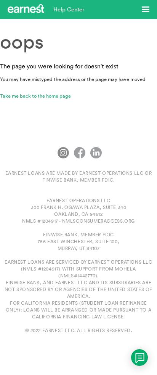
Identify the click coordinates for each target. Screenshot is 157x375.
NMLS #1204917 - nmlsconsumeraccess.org (78, 221)
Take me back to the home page (35, 96)
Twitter (63, 152)
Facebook (79, 152)
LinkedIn (96, 152)
